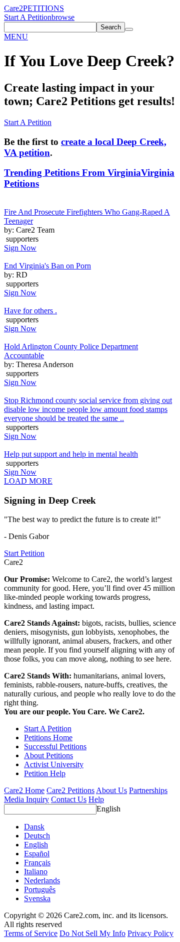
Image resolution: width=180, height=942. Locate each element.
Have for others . (30, 310)
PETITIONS (43, 8)
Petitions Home (48, 737)
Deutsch (37, 835)
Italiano (36, 871)
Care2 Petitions (70, 790)
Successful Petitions (55, 746)
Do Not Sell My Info (93, 933)
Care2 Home (24, 790)
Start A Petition (28, 17)
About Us (111, 790)
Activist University (54, 764)
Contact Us (68, 799)
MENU (16, 36)
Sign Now (20, 248)
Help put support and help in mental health (71, 454)
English (108, 809)
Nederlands (42, 880)
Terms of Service (31, 933)
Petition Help (45, 773)
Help (96, 799)
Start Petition (24, 553)
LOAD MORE (28, 481)
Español (37, 853)
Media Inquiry (26, 799)
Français (37, 862)
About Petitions (48, 755)
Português (40, 889)
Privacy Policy (151, 933)
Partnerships (148, 790)
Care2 (13, 8)
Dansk (34, 826)
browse (63, 17)
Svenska (37, 898)
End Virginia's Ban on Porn (47, 266)
